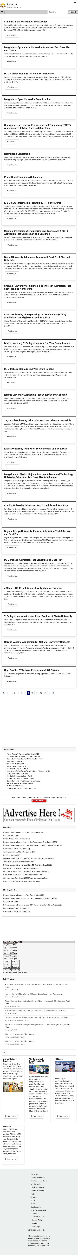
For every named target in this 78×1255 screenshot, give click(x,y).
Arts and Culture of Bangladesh (10, 1060)
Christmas (7, 1126)
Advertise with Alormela (39, 1210)
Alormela (12, 4)
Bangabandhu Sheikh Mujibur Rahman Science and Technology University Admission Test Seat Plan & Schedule (38, 476)
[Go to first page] (4, 693)
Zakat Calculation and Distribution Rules (21, 788)
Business (34, 1197)
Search (73, 12)
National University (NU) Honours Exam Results (23, 781)
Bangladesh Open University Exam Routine (27, 99)
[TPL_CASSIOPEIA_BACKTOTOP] (74, 1251)
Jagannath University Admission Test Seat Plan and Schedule (37, 420)
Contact (35, 1223)
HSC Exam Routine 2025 (15, 764)
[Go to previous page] (7, 693)
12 (41, 693)
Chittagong (59, 1059)
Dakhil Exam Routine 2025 (16, 766)
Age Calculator (36, 1184)
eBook (33, 1204)
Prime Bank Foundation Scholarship (23, 177)
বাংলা (75, 3)
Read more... (57, 994)
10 (32, 693)
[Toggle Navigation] (2, 12)
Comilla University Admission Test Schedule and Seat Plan (36, 505)
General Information (38, 1178)
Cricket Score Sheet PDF (15, 786)
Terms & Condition (39, 1217)
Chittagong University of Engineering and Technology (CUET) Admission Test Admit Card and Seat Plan (37, 127)
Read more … (12, 35)
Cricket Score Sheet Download (17, 774)
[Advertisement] (39, 723)
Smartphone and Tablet (39, 1181)
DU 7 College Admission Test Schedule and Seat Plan (33, 559)
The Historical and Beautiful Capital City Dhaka (37, 1061)
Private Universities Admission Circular (20, 778)
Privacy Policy (37, 1220)
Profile (33, 1200)
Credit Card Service (37, 1187)
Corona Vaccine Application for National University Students (37, 642)
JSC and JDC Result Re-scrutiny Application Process (33, 588)
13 (45, 693)
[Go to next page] (49, 693)
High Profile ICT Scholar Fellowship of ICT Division (31, 670)
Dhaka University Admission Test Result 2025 (23, 754)
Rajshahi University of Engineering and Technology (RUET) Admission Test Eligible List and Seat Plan (36, 232)
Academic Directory (37, 1191)
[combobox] (57, 12)
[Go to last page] (53, 693)
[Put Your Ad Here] (39, 815)
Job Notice (34, 1174)
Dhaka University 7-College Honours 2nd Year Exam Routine (37, 343)
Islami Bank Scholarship (17, 153)
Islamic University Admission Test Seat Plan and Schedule (35, 394)
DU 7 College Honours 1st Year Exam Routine (29, 73)
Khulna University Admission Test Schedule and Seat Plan (35, 448)
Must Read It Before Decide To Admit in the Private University (28, 771)
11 (37, 693)
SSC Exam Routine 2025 (15, 761)
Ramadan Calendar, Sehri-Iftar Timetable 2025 (23, 756)
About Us (35, 1214)
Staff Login (36, 1227)
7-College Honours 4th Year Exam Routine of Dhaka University (38, 616)
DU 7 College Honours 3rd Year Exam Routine (29, 369)
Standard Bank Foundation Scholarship (25, 21)
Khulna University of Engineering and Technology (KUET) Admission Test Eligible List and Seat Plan (35, 316)
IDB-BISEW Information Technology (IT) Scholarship (32, 202)
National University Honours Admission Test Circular (25, 759)
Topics (33, 1194)
